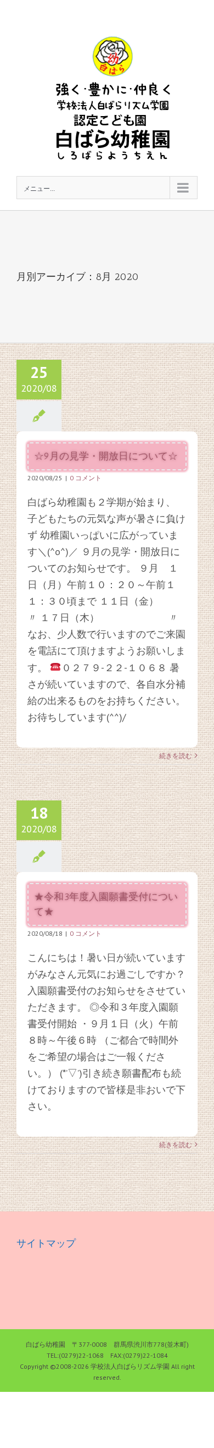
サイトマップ (46, 1243)
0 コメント (86, 478)
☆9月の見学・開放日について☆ (106, 456)
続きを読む (175, 756)
